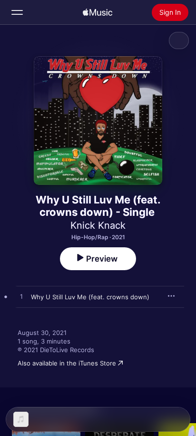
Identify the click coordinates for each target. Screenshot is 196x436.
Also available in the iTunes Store (67, 363)
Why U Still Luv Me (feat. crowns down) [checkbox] (90, 297)
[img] (97, 12)
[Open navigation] (17, 12)
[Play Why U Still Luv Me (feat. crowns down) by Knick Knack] (21, 297)
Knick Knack (98, 225)
